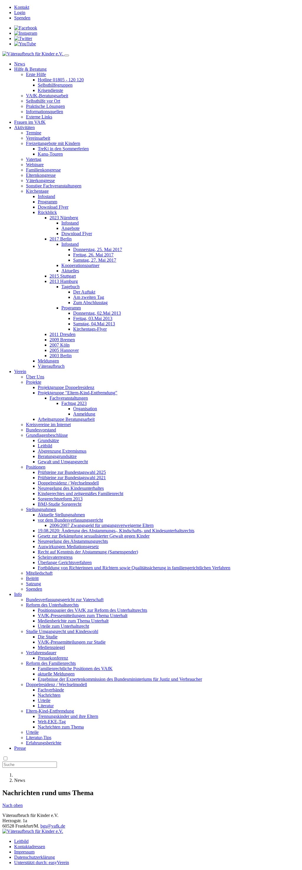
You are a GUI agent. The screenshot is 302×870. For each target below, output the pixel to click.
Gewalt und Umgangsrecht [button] (63, 461)
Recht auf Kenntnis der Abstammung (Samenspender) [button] (88, 551)
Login (19, 12)
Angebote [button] (70, 228)
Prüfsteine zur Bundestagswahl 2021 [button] (72, 477)
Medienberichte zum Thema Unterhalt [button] (73, 620)
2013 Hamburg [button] (64, 281)
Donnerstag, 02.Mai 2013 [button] (97, 313)
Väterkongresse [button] (40, 180)
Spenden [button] (34, 588)
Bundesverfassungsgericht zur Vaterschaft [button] (65, 599)
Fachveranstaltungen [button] (69, 398)
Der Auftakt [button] (84, 291)
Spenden (22, 17)
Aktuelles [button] (70, 270)
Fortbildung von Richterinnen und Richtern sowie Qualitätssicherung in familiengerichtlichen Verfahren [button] (134, 567)
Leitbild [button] (45, 445)
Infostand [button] (46, 196)
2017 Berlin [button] (61, 238)
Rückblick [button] (47, 212)
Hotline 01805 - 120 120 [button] (61, 79)
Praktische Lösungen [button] (45, 106)
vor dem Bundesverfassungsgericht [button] (70, 520)
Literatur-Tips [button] (38, 737)
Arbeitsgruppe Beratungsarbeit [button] (66, 419)
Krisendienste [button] (50, 90)
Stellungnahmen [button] (41, 509)
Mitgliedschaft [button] (39, 573)
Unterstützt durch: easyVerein (41, 862)
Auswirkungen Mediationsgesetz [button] (68, 546)
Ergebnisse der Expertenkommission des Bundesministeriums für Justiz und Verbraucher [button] (120, 679)
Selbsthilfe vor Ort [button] (43, 100)
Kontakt (21, 7)
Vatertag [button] (33, 159)
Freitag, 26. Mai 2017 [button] (93, 254)
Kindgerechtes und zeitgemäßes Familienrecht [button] (80, 493)
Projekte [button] (33, 382)
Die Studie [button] (48, 636)
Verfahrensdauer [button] (41, 652)
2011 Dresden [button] (63, 334)
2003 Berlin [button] (61, 355)
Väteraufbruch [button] (51, 366)
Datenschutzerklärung (34, 857)
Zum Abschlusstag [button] (90, 302)
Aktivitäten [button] (24, 127)
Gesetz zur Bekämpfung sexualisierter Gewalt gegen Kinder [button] (94, 535)
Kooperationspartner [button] (80, 265)
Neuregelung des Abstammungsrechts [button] (73, 541)
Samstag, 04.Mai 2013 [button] (94, 323)
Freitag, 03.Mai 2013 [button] (92, 318)
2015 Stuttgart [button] (63, 276)
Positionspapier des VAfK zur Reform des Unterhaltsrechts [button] (92, 610)
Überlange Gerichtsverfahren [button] (65, 562)
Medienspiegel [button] (51, 647)
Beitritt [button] (32, 578)
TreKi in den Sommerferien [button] (63, 148)
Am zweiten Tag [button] (88, 297)
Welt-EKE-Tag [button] (52, 721)
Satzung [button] (33, 583)
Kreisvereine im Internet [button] (48, 424)
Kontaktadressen (29, 846)
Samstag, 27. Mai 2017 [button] (94, 260)
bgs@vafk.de (52, 825)
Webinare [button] (35, 164)
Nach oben (12, 805)
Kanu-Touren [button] (50, 153)
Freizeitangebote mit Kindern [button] (53, 143)
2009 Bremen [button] (62, 339)
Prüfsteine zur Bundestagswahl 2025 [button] (72, 472)
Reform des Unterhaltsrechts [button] (52, 604)
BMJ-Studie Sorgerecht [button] (59, 504)
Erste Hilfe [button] (36, 74)
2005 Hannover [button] (64, 350)
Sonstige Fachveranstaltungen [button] (53, 185)
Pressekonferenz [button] (53, 657)
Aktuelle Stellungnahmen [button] (61, 514)
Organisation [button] (85, 408)
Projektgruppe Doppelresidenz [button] (66, 387)
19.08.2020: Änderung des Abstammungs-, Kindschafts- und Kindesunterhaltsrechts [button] (116, 530)
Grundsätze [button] (48, 440)
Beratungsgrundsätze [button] (57, 456)
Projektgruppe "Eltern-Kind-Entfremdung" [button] (77, 392)
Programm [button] (47, 201)
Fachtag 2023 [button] (74, 403)
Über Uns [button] (35, 376)
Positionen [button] (35, 466)
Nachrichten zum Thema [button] (61, 726)
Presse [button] (20, 748)
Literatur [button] (46, 705)
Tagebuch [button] (70, 286)
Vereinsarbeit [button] (38, 138)
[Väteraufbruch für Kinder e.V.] (33, 53)
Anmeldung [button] (84, 413)
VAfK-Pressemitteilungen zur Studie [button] (72, 642)
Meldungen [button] (48, 360)
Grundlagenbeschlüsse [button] (47, 435)
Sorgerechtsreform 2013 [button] (60, 498)
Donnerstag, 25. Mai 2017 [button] (97, 249)
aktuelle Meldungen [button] (56, 673)
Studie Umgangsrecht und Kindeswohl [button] (62, 631)
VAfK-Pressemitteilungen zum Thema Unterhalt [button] (82, 615)
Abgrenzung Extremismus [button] (62, 451)
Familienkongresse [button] (43, 169)
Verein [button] (20, 371)
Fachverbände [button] (51, 689)
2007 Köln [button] (60, 344)
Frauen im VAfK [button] (30, 122)
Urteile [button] (44, 700)
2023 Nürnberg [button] (64, 217)
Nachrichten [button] (49, 695)
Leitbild (21, 841)
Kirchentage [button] (37, 191)
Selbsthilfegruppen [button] (55, 85)
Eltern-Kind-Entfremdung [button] (50, 711)
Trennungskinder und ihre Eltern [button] (68, 716)
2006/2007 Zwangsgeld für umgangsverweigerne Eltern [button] (102, 525)
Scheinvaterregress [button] (55, 557)
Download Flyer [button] (53, 207)
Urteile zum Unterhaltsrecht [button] (63, 626)
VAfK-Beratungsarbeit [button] (47, 95)
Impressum (24, 851)
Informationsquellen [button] (44, 111)
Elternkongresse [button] (41, 175)
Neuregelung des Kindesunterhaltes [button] (71, 488)
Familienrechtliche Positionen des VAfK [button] (75, 668)
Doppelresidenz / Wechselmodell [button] (68, 482)
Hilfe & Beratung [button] (30, 69)
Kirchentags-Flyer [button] (90, 329)
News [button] (19, 63)
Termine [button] (33, 132)
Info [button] (18, 594)
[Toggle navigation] (66, 55)
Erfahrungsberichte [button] (43, 742)
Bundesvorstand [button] (41, 429)
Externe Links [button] (39, 116)
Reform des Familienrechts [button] (51, 663)
